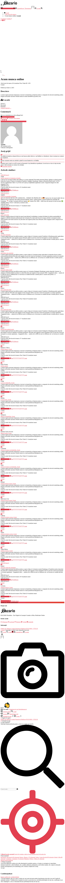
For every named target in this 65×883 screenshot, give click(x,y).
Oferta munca (4, 366)
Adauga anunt (7, 711)
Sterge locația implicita (7, 860)
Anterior (3, 19)
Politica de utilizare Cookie (8, 628)
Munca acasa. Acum (6, 433)
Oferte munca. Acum (6, 349)
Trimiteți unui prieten (14, 118)
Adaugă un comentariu (8, 117)
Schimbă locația (7, 716)
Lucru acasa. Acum (6, 399)
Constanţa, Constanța (15, 859)
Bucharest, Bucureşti (10, 857)
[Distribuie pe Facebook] (3, 120)
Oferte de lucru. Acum (7, 550)
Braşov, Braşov (27, 857)
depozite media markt (6, 270)
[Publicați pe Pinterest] (6, 120)
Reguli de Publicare (20, 628)
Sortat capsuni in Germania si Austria (10, 178)
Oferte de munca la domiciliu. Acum (10, 450)
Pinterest (18, 622)
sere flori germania (6, 234)
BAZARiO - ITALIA (32, 628)
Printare (4, 118)
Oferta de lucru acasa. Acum (8, 500)
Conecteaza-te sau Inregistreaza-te (18, 709)
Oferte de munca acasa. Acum (9, 517)
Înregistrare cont (13, 714)
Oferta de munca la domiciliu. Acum (10, 467)
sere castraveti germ (6, 289)
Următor (8, 19)
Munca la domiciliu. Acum (8, 416)
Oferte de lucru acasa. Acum (8, 483)
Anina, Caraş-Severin (44, 857)
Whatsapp (5, 622)
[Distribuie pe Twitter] (4, 120)
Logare (5, 714)
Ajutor (18, 716)
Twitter (24, 622)
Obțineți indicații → (6, 108)
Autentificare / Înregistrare (24, 8)
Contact (3, 630)
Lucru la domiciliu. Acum (7, 383)
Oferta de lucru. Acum (7, 587)
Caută (14, 711)
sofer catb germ (5, 215)
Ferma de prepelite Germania (8, 196)
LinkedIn (30, 622)
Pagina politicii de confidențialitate (10, 877)
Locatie (38, 8)
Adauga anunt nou (8, 8)
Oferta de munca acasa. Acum (9, 534)
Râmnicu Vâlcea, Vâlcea (34, 859)
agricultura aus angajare (7, 253)
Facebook (11, 622)
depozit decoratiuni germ (7, 329)
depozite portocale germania (8, 567)
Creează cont (21, 602)
